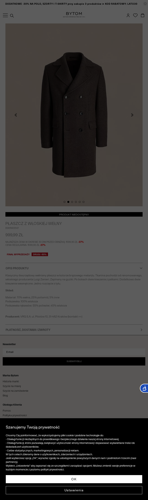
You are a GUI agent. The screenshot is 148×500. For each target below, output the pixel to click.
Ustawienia (74, 490)
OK (74, 479)
